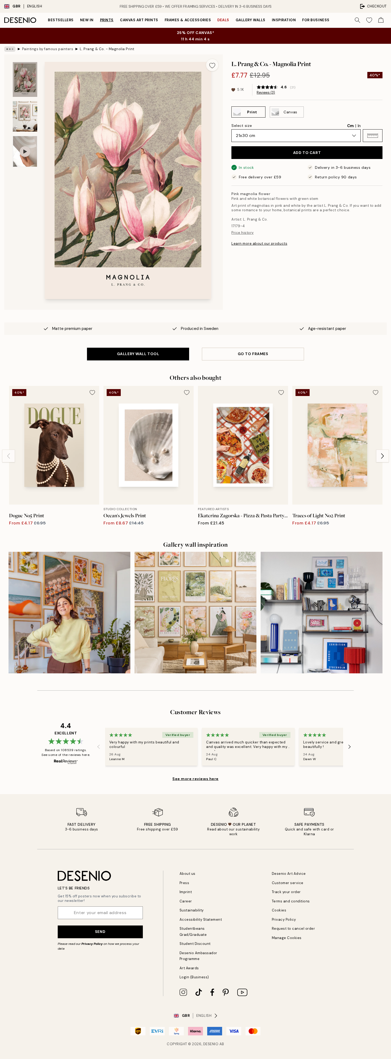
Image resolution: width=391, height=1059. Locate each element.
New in (87, 20)
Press (184, 883)
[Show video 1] (25, 151)
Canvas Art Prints (139, 20)
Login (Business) (194, 977)
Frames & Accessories (188, 20)
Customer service (287, 883)
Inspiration (284, 20)
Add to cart (307, 152)
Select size (241, 125)
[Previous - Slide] (8, 456)
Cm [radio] (350, 125)
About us (188, 873)
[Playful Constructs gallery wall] (321, 612)
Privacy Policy (92, 944)
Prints (107, 20)
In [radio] (359, 125)
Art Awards (189, 968)
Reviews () (266, 93)
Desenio (211, 1044)
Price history (242, 232)
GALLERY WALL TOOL (138, 353)
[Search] (357, 20)
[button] (372, 135)
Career (186, 901)
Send (100, 931)
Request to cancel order (293, 928)
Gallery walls (250, 20)
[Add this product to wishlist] (212, 65)
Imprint (186, 892)
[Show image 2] (25, 116)
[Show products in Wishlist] (369, 20)
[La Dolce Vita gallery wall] (69, 612)
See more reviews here (195, 778)
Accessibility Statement (201, 919)
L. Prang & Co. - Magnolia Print (107, 49)
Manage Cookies (287, 938)
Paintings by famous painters (47, 49)
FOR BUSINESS (315, 20)
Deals (223, 20)
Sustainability (192, 910)
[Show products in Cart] (381, 20)
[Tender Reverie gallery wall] (195, 612)
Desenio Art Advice (289, 873)
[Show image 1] (25, 79)
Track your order (286, 892)
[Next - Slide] (382, 456)
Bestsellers (61, 20)
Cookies (279, 910)
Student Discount (195, 943)
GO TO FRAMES (253, 353)
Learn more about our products (259, 243)
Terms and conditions (291, 901)
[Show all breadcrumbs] (9, 49)
